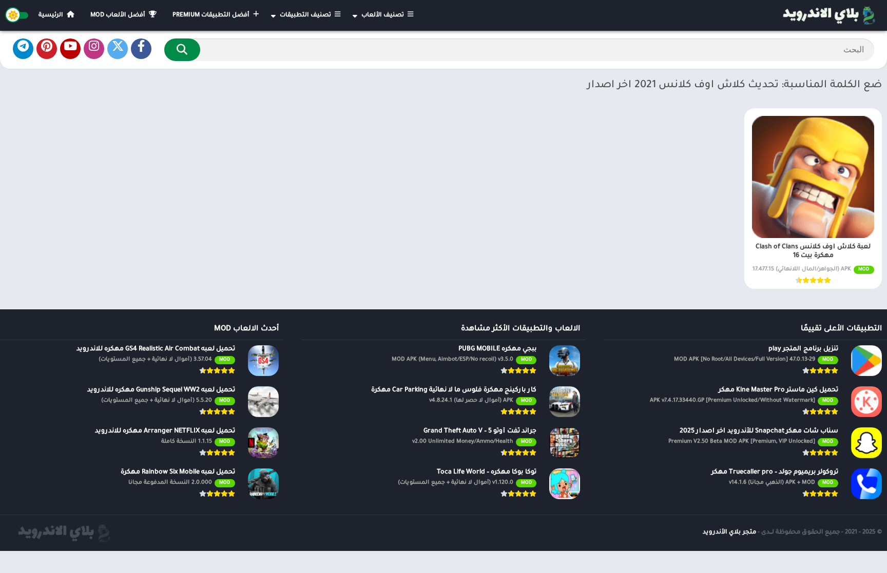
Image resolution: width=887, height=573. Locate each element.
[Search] (182, 49)
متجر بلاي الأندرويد (729, 532)
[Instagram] (94, 48)
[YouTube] (70, 48)
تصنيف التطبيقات (306, 15)
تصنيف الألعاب (383, 15)
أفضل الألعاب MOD (118, 15)
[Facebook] (141, 48)
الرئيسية (51, 15)
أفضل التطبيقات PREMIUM (211, 15)
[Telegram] (23, 48)
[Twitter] (117, 48)
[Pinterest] (46, 48)
